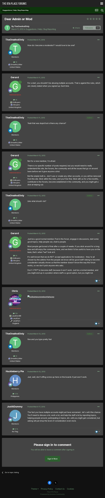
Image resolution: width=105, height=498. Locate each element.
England (15, 323)
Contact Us (60, 489)
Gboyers (16, 105)
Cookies (70, 489)
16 (16, 62)
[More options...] (98, 39)
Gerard (15, 77)
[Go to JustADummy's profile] (15, 415)
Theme (34, 489)
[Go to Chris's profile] (15, 300)
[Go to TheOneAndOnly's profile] (7, 28)
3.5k (16, 394)
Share (77, 28)
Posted (36, 40)
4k (16, 100)
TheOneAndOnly (21, 26)
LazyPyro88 (16, 316)
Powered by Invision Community (52, 494)
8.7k (16, 429)
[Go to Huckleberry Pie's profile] (15, 380)
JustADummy (15, 406)
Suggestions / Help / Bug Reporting (41, 29)
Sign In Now (52, 459)
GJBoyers (16, 102)
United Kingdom (15, 107)
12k (16, 313)
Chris (15, 291)
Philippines (15, 396)
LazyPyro (16, 318)
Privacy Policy (47, 489)
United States (15, 67)
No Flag (15, 431)
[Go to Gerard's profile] (15, 86)
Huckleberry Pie (15, 371)
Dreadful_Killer (16, 64)
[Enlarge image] (41, 297)
